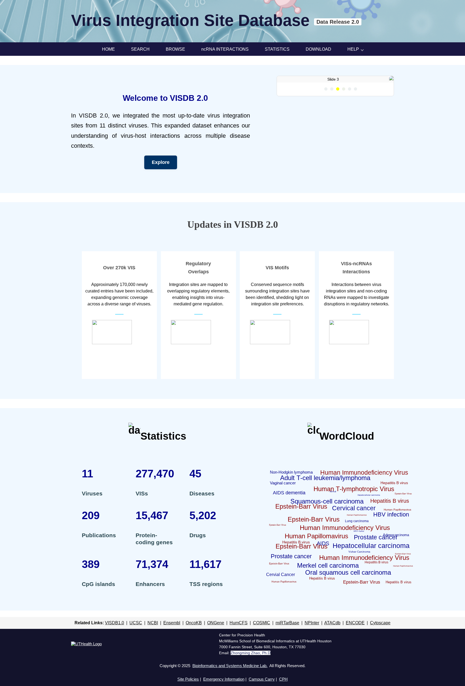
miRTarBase (287, 632)
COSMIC (261, 632)
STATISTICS (277, 49)
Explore (161, 172)
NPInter (312, 632)
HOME (108, 49)
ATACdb (332, 632)
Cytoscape (380, 632)
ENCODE (355, 632)
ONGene (215, 632)
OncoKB (194, 632)
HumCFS (239, 632)
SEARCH (140, 49)
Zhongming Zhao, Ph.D (250, 663)
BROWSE (175, 49)
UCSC (135, 632)
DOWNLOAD (318, 49)
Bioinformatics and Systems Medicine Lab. (229, 675)
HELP (353, 49)
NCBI (152, 632)
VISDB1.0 (114, 632)
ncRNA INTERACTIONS (225, 49)
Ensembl (171, 632)
